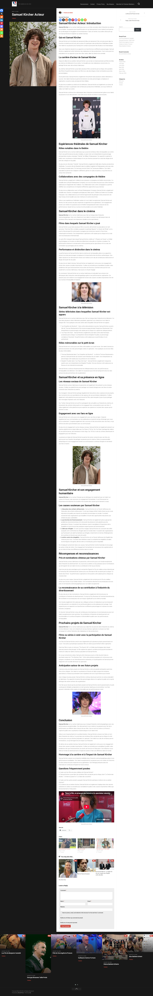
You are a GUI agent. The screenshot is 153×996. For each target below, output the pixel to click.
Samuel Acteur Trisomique (102, 849)
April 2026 (121, 69)
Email (89, 901)
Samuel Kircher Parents (64, 849)
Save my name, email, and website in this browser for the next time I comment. (82, 912)
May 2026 (121, 67)
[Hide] (0, 39)
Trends (14, 18)
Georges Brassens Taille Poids (126, 40)
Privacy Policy (101, 4)
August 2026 (122, 61)
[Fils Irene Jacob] (86, 843)
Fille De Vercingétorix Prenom (126, 42)
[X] (63, 20)
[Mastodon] (76, 20)
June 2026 (121, 65)
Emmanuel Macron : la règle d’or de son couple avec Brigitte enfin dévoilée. (104, 873)
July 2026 (121, 63)
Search (121, 27)
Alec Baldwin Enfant (135, 956)
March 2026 (122, 71)
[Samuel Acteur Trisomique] (105, 843)
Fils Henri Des (62, 880)
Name (62, 901)
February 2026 (122, 73)
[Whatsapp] (82, 20)
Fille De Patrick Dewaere (83, 874)
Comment (63, 890)
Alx (30, 992)
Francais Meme (68, 12)
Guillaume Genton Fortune (125, 44)
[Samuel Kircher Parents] (67, 843)
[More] (85, 20)
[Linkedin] (69, 20)
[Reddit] (66, 20)
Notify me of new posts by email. (68, 922)
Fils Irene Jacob (81, 849)
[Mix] (79, 20)
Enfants (121, 83)
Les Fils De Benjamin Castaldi (126, 38)
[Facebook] (60, 20)
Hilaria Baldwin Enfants (125, 46)
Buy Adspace (110, 4)
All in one (121, 81)
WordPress (21, 992)
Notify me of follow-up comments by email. (71, 917)
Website (62, 906)
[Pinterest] (72, 20)
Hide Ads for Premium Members (125, 4)
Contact (92, 4)
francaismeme (84, 4)
